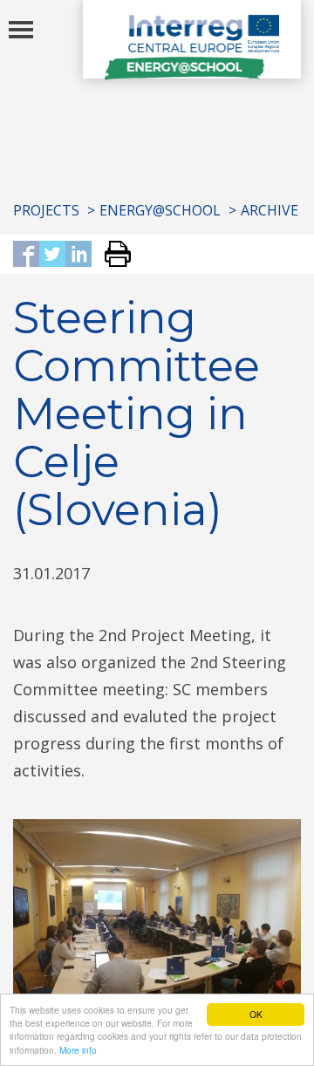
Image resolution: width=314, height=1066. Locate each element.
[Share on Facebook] (26, 255)
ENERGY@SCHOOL (160, 210)
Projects (46, 210)
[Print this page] (111, 255)
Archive (269, 210)
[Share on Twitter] (52, 255)
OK (256, 1014)
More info (78, 1049)
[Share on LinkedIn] (78, 255)
